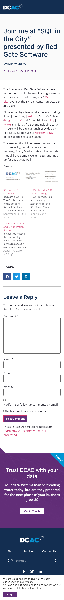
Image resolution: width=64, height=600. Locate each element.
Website (8, 387)
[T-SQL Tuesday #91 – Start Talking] (43, 203)
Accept (10, 594)
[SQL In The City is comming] (16, 203)
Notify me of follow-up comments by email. (30, 404)
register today (44, 133)
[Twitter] (32, 571)
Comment (10, 316)
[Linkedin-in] (40, 571)
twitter (32, 116)
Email (8, 373)
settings (39, 588)
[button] (58, 7)
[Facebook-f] (23, 571)
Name (8, 359)
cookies (48, 585)
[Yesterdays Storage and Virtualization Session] (16, 239)
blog (7, 120)
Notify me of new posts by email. (27, 411)
